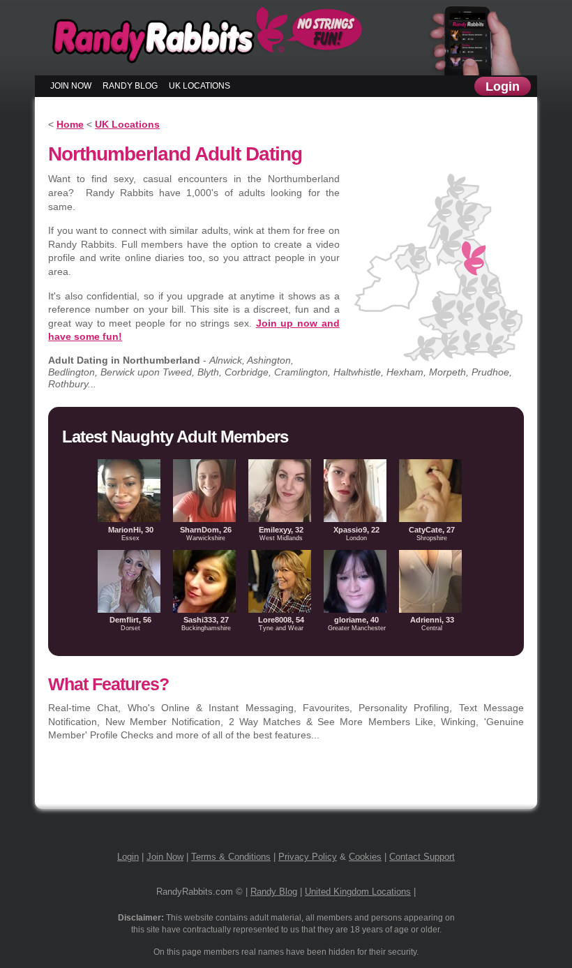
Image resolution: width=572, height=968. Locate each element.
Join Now (164, 856)
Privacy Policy (307, 856)
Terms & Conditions (231, 856)
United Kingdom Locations (358, 891)
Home (70, 124)
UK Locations (199, 86)
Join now (70, 86)
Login (503, 87)
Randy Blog (273, 891)
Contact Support (422, 856)
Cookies (365, 856)
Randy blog (130, 86)
